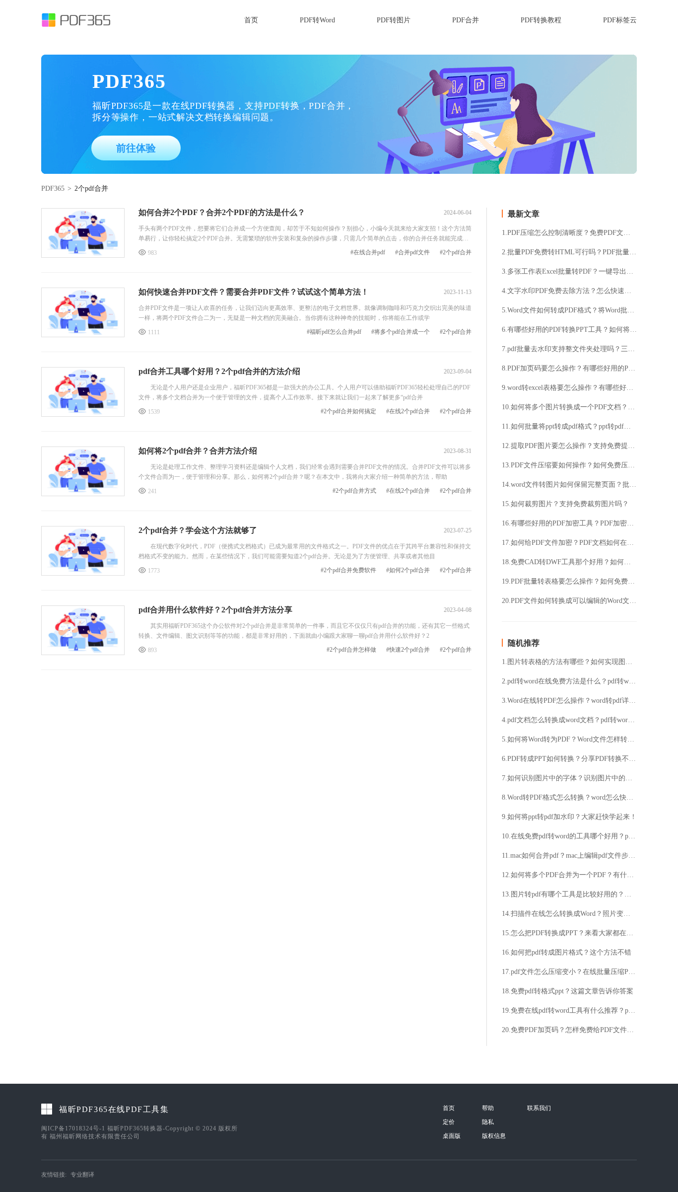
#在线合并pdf (367, 252)
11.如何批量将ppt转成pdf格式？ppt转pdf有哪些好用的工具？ (569, 426)
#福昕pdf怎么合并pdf (334, 332)
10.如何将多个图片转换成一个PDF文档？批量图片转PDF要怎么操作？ (569, 407)
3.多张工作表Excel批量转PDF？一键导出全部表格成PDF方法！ (569, 271)
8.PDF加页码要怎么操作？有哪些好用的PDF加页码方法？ (569, 368)
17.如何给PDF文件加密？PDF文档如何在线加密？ (569, 542)
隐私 (488, 1121)
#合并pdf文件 (412, 252)
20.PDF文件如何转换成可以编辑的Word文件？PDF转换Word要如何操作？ (569, 600)
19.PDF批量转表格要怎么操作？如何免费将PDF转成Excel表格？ (569, 581)
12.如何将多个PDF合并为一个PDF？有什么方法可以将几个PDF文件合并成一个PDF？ (569, 875)
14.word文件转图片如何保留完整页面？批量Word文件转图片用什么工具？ (569, 484)
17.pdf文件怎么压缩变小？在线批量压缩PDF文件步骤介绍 (569, 971)
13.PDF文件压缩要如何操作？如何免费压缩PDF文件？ (569, 465)
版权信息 (494, 1135)
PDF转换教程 (541, 20)
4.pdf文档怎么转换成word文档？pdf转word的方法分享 (569, 720)
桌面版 (452, 1135)
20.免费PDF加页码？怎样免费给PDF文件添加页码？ (569, 1030)
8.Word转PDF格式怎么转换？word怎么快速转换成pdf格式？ (569, 797)
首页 (251, 20)
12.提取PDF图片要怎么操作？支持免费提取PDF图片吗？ (569, 446)
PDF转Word (317, 20)
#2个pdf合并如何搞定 (348, 411)
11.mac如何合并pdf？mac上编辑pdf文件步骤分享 (569, 855)
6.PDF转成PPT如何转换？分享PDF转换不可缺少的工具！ (569, 758)
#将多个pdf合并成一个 (400, 332)
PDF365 (53, 188)
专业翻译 (82, 1174)
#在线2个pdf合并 (408, 411)
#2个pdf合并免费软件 (348, 570)
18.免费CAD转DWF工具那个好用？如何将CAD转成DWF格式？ (569, 562)
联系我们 (539, 1108)
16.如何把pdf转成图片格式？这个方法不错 (566, 952)
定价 (449, 1121)
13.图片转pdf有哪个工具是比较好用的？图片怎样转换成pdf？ (569, 894)
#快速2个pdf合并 (408, 650)
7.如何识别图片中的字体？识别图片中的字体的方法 (569, 778)
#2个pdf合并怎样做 (351, 650)
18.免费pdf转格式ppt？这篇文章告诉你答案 (567, 991)
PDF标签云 (620, 20)
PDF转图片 (393, 20)
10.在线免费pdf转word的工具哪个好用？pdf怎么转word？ (569, 836)
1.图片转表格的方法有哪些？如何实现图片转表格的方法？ (569, 662)
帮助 (488, 1108)
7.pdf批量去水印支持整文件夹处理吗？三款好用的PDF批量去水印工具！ (569, 349)
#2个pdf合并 (456, 252)
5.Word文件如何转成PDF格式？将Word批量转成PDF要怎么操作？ (569, 310)
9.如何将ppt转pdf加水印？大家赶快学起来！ (569, 817)
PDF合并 (465, 20)
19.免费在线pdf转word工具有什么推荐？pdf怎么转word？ (569, 1010)
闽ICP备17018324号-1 (73, 1128)
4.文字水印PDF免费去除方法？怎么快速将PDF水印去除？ (569, 291)
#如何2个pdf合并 (408, 570)
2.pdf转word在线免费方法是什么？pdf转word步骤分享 (569, 681)
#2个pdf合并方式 (354, 491)
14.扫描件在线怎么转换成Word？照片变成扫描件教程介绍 (569, 913)
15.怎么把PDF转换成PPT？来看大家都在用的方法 (569, 933)
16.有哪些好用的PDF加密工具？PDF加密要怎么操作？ (569, 523)
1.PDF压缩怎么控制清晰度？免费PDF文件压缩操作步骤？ (569, 232)
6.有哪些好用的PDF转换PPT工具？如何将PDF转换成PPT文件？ (569, 329)
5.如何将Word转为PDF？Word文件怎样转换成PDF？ (569, 739)
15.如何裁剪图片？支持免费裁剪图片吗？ (565, 504)
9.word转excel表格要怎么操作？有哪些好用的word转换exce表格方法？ (569, 387)
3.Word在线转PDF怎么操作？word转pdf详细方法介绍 (569, 700)
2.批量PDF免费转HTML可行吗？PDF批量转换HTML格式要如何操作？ (569, 252)
